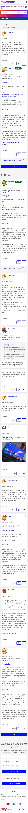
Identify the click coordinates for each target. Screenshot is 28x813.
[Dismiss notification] (26, 7)
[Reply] (24, 64)
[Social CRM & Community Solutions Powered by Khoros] (23, 809)
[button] (25, 32)
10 (4, 724)
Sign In (26, 2)
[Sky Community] (9, 2)
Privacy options (5, 794)
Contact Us (24, 798)
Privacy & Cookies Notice (7, 796)
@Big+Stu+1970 (7, 437)
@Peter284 (6, 664)
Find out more (12, 78)
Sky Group (3, 799)
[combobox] (13, 12)
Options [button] (3, 24)
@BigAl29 (6, 82)
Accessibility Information (21, 796)
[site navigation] (2, 2)
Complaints (4, 798)
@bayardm (7, 344)
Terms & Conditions (22, 794)
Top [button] (15, 791)
